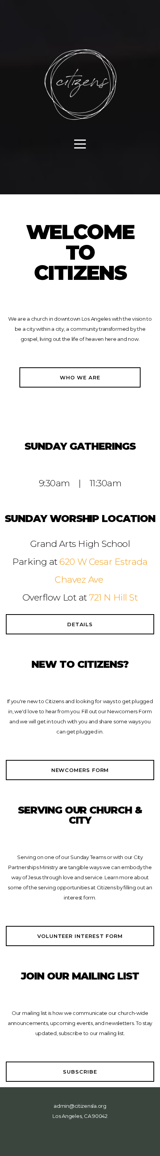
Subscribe (80, 1072)
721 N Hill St (113, 597)
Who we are (80, 377)
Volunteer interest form (80, 936)
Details (80, 624)
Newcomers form (80, 770)
